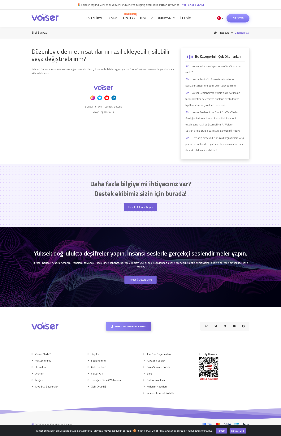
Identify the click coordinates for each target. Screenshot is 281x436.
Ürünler (39, 373)
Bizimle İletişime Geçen (140, 207)
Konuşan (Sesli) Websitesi (106, 380)
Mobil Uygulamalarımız (130, 326)
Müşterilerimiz (43, 360)
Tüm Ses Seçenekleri (159, 354)
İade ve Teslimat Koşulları (161, 393)
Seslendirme (94, 18)
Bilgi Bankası (210, 354)
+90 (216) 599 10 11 (103, 112)
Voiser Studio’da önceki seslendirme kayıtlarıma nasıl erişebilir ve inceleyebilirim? (210, 82)
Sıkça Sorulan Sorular (159, 367)
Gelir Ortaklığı (98, 386)
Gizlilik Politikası (156, 380)
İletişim (185, 18)
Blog (149, 373)
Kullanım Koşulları (157, 386)
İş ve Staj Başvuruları (46, 386)
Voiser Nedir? (43, 354)
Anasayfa (223, 33)
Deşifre (113, 18)
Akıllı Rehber (98, 367)
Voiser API (97, 373)
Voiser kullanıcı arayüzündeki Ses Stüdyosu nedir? (213, 69)
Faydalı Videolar (156, 360)
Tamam (221, 431)
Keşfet (145, 18)
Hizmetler (40, 367)
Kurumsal (165, 18)
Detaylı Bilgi (237, 431)
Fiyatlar (129, 16)
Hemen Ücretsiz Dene (140, 279)
